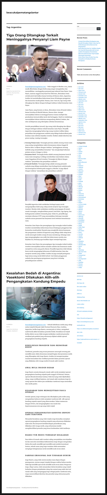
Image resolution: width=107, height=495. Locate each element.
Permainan (81, 222)
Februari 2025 (82, 111)
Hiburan (80, 186)
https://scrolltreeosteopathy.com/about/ (88, 328)
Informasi (81, 195)
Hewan (80, 185)
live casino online (81, 286)
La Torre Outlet (82, 204)
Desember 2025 (82, 95)
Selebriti (80, 237)
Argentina (9, 91)
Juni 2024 (81, 125)
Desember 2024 (82, 115)
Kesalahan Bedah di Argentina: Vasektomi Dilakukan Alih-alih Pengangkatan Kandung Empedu (35, 277)
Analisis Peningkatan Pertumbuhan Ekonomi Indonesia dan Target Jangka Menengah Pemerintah (88, 53)
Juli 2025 (80, 102)
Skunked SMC (82, 244)
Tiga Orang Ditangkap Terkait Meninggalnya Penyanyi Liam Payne (38, 37)
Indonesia (81, 194)
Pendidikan (81, 220)
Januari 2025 (81, 113)
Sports (80, 246)
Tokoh (80, 253)
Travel (80, 257)
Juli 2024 (80, 124)
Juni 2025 (81, 104)
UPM (79, 260)
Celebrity (80, 167)
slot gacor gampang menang (84, 311)
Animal (80, 151)
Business (80, 165)
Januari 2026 (81, 94)
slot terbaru (80, 336)
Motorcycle (81, 215)
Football (80, 181)
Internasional (82, 197)
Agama (80, 148)
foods (79, 179)
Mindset (80, 209)
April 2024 (81, 129)
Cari (78, 26)
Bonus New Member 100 (83, 300)
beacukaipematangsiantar (22, 12)
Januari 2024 (81, 134)
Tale (79, 248)
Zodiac (80, 267)
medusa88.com (81, 325)
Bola (79, 164)
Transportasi (81, 255)
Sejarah (80, 236)
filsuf (79, 176)
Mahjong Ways (81, 297)
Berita (8, 88)
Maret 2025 (81, 109)
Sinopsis (80, 243)
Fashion (80, 172)
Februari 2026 (82, 92)
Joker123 (79, 293)
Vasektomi (15, 331)
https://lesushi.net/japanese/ (85, 318)
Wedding (80, 262)
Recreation (81, 230)
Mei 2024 (80, 127)
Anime (80, 153)
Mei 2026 (80, 88)
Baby (79, 157)
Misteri (80, 211)
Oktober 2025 (82, 99)
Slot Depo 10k (80, 283)
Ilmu (79, 192)
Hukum (80, 190)
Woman (80, 264)
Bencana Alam (82, 158)
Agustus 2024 (82, 122)
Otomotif (80, 218)
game (79, 183)
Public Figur (81, 227)
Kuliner (80, 202)
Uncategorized (82, 259)
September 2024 (82, 120)
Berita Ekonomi (82, 162)
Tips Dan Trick (82, 251)
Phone (80, 223)
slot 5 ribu (79, 332)
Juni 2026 (81, 87)
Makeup (80, 208)
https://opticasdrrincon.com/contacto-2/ (88, 339)
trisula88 (79, 343)
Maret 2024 (81, 131)
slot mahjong (80, 307)
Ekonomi (80, 171)
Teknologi (81, 250)
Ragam (80, 229)
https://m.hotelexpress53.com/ (85, 321)
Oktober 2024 (82, 118)
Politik (80, 225)
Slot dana (79, 290)
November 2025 (82, 97)
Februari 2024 (82, 132)
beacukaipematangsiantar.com (35, 86)
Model (80, 213)
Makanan (80, 206)
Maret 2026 (81, 90)
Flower (80, 178)
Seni (79, 239)
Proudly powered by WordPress (30, 487)
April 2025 (81, 108)
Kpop (79, 201)
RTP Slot (79, 279)
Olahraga (80, 216)
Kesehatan (81, 199)
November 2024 (82, 116)
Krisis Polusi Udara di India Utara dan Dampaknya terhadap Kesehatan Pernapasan (88, 58)
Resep (80, 232)
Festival (80, 174)
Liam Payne (9, 94)
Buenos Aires (15, 92)
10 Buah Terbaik (82, 146)
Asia (79, 155)
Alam (79, 150)
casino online (80, 304)
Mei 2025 (80, 106)
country (80, 169)
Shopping (81, 241)
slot (78, 314)
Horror (80, 188)
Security (80, 234)
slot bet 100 (80, 276)
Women (80, 266)
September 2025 (82, 101)
